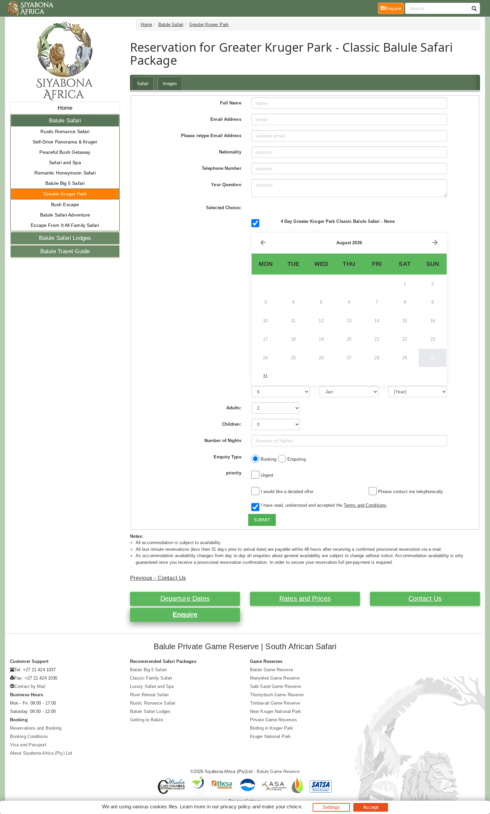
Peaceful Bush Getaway (64, 152)
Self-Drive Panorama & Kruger (65, 141)
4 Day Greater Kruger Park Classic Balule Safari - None (338, 221)
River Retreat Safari (149, 694)
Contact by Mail (29, 686)
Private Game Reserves (273, 719)
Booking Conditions (29, 736)
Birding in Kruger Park (271, 728)
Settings (331, 807)
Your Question (226, 184)
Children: (231, 424)
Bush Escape (65, 204)
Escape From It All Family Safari (65, 225)
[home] (30, 8)
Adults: (233, 407)
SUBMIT (262, 519)
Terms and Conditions (365, 505)
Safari (143, 83)
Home (65, 108)
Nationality (230, 151)
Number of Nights (222, 440)
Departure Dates (185, 598)
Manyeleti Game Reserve (275, 678)
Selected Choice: (223, 207)
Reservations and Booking (35, 728)
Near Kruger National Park (275, 711)
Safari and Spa (65, 162)
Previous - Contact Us (158, 578)
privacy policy (235, 806)
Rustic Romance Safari (64, 131)
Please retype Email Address (211, 135)
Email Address (225, 119)
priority (233, 472)
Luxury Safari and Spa (152, 686)
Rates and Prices (305, 598)
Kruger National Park (270, 736)
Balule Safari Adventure (65, 215)
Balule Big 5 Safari (65, 183)
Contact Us (425, 598)
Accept (371, 807)
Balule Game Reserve (271, 669)
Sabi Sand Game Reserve (275, 686)
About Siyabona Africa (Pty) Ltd (41, 753)
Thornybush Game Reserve (277, 694)
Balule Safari (65, 120)
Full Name (230, 102)
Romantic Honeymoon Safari (65, 172)
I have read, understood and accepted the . (323, 505)
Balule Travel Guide (65, 251)
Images (170, 83)
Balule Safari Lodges (65, 238)
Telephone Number (221, 168)
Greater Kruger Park (65, 193)
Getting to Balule (146, 719)
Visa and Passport (28, 744)
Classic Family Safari (151, 678)
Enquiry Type (227, 456)
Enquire (185, 614)
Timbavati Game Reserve (275, 703)
